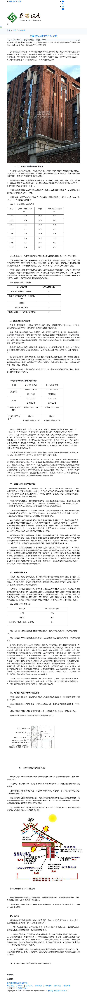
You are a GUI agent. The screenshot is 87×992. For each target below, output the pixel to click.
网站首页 (10, 986)
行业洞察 (21, 30)
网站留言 (57, 986)
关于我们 (19, 986)
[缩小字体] (79, 40)
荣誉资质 (38, 986)
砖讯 (14, 30)
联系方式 (29, 986)
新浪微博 (10, 983)
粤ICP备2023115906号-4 (57, 991)
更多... (25, 988)
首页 (8, 30)
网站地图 (48, 986)
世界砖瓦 (19, 988)
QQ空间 (24, 983)
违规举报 (67, 986)
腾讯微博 (17, 983)
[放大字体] (76, 40)
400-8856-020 (15, 1)
